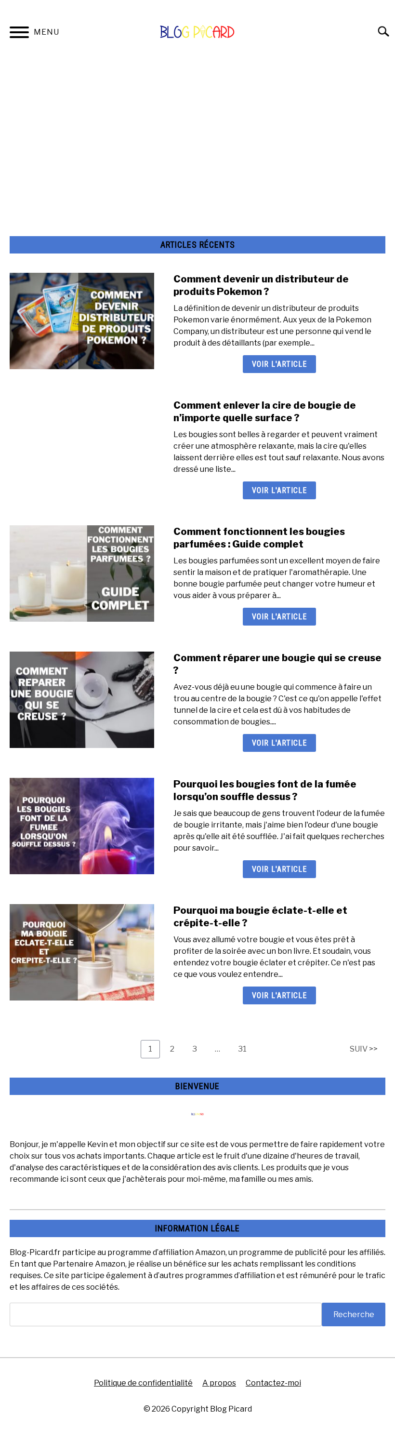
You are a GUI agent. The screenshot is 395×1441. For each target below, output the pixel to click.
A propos (219, 1383)
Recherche (353, 1314)
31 (245, 1049)
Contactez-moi (273, 1383)
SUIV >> (364, 1049)
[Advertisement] (197, 134)
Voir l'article (279, 364)
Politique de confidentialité (143, 1383)
